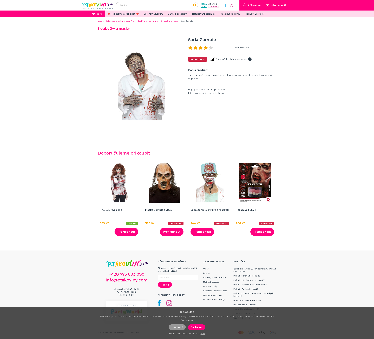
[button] (251, 5)
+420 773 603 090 (126, 274)
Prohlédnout (126, 231)
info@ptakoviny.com (127, 280)
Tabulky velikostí (255, 14)
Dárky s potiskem (177, 14)
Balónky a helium (153, 14)
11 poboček (213, 6)
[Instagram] (231, 5)
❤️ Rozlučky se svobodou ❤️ (123, 14)
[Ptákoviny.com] (97, 5)
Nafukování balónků (203, 14)
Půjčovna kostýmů (230, 14)
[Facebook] (225, 5)
